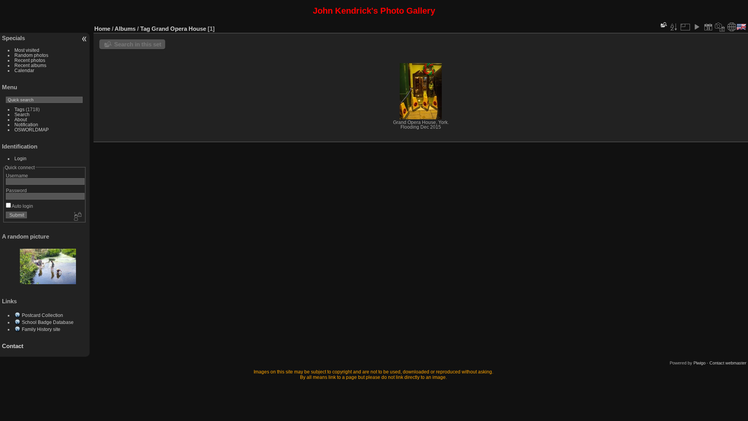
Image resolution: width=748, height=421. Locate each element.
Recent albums (30, 65)
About (20, 119)
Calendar (24, 70)
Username (17, 175)
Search (22, 114)
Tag (145, 28)
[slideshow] (697, 27)
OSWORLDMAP (31, 129)
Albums (125, 28)
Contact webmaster (727, 363)
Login (20, 158)
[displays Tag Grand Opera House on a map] (732, 27)
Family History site (41, 329)
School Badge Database (48, 322)
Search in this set (137, 44)
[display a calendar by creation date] (720, 27)
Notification (26, 124)
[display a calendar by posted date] (708, 27)
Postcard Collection (42, 315)
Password (16, 190)
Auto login (22, 206)
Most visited (26, 50)
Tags (19, 109)
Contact (12, 346)
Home (102, 28)
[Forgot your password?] (77, 217)
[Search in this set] (663, 25)
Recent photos (29, 60)
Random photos (31, 55)
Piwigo (699, 363)
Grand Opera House (179, 28)
